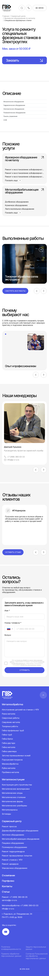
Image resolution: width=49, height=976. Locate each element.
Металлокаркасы (10, 810)
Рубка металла (8, 768)
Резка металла (8, 714)
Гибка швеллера (9, 751)
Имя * (7, 611)
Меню (41, 8)
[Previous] (37, 291)
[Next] (44, 291)
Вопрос (8, 635)
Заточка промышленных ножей (16, 755)
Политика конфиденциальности (11, 948)
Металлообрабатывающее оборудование (22, 191)
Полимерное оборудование (14, 847)
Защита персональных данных (36, 948)
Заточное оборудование (13, 835)
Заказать (12, 60)
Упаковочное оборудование (14, 868)
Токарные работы (10, 726)
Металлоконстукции (13, 779)
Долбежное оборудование (16, 202)
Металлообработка (12, 704)
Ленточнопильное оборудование (19, 209)
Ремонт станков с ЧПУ (12, 860)
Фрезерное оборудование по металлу (21, 159)
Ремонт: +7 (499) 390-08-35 (14, 897)
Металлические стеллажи (14, 797)
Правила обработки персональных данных (11, 955)
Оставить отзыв (13, 552)
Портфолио (8, 880)
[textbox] (7, 629)
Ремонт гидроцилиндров (13, 851)
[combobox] (10, 629)
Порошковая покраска (12, 759)
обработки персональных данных (30, 665)
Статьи (6, 891)
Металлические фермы (12, 801)
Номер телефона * (13, 623)
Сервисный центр (11, 821)
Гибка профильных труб (13, 730)
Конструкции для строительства (17, 785)
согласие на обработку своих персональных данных (26, 661)
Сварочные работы (10, 718)
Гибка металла (8, 747)
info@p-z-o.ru (13, 460)
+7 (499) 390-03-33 (16, 457)
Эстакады (6, 814)
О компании (8, 875)
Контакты (7, 886)
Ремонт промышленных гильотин (17, 855)
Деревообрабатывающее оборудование (20, 830)
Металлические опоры (12, 793)
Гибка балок (7, 739)
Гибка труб (7, 734)
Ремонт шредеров (10, 864)
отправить (25, 670)
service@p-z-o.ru (9, 900)
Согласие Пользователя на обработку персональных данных (36, 956)
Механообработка (10, 764)
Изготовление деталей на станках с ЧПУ (20, 710)
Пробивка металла (10, 772)
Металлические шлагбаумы (14, 805)
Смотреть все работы (15, 291)
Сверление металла (11, 722)
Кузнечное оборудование (16, 205)
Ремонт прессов (9, 826)
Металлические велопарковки (16, 789)
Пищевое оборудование (13, 843)
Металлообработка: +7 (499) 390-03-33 (20, 905)
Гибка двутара (8, 743)
